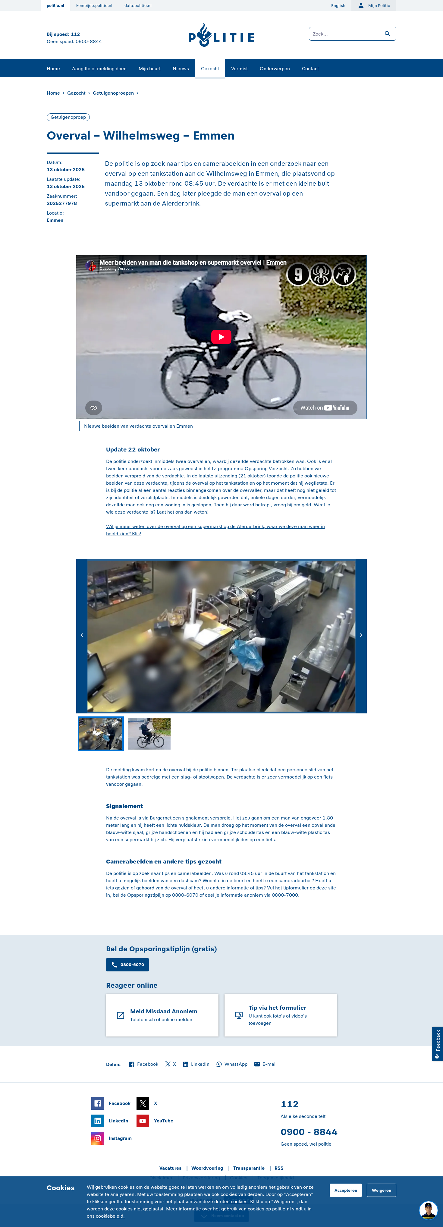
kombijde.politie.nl (94, 5)
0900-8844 (89, 41)
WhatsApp (231, 1064)
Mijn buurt (150, 68)
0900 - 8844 (309, 1132)
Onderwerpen (275, 68)
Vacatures (170, 1168)
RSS (279, 1168)
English (338, 5)
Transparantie (249, 1168)
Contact (310, 68)
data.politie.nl (138, 5)
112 (75, 34)
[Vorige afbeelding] (81, 636)
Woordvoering (207, 1168)
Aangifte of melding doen (99, 68)
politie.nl (55, 5)
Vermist (239, 68)
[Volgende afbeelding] (361, 636)
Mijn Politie (379, 5)
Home (53, 68)
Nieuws (181, 68)
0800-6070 (132, 964)
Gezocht (210, 68)
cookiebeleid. (110, 1216)
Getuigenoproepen (113, 93)
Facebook (143, 1064)
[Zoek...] (352, 37)
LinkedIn (195, 1064)
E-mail (265, 1064)
